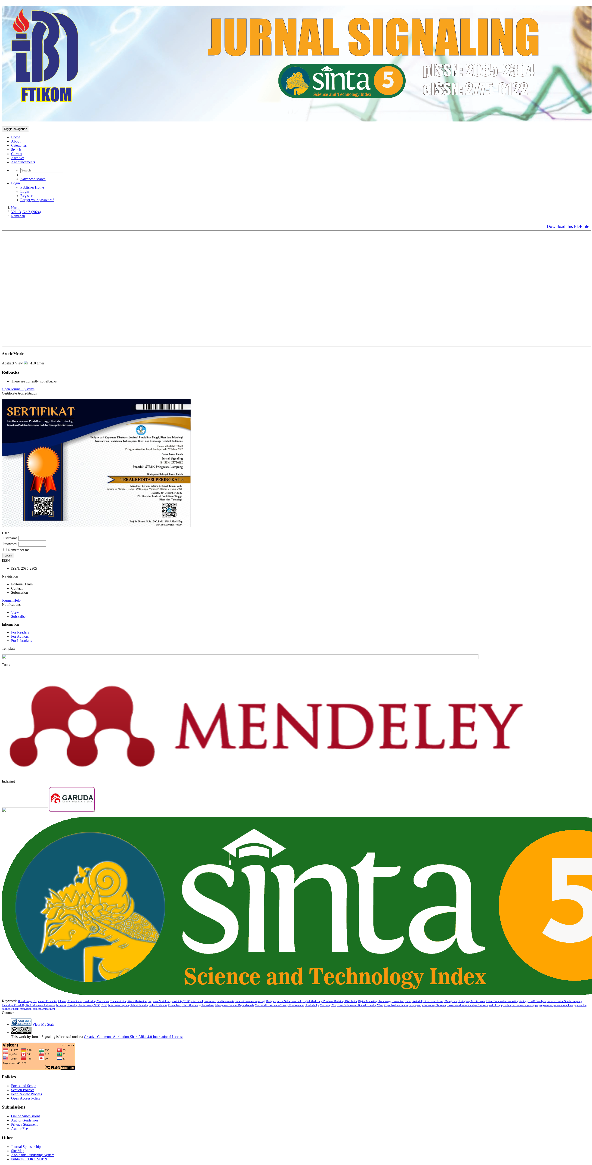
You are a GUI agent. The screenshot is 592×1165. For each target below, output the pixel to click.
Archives (17, 158)
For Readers (20, 632)
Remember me (18, 550)
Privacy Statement (24, 1124)
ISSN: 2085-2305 (24, 568)
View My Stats (43, 1024)
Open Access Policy (25, 1098)
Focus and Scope (23, 1086)
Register (26, 196)
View (15, 612)
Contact (16, 588)
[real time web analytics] (21, 1024)
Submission (19, 592)
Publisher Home (32, 187)
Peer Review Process (26, 1094)
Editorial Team (22, 584)
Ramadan (18, 216)
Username (10, 538)
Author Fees (20, 1129)
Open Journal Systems (18, 389)
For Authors (20, 636)
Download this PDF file (568, 226)
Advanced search (33, 179)
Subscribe (18, 616)
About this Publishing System (32, 1155)
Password (10, 544)
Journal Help (11, 600)
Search (16, 150)
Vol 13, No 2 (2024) (26, 212)
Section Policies (22, 1090)
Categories (19, 145)
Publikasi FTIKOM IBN (29, 1159)
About (15, 141)
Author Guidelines (24, 1120)
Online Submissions (25, 1116)
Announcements (23, 162)
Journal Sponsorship (26, 1147)
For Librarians (21, 641)
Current (16, 154)
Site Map (17, 1151)
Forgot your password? (37, 200)
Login (15, 183)
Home (15, 137)
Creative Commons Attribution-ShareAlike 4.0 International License (133, 1037)
